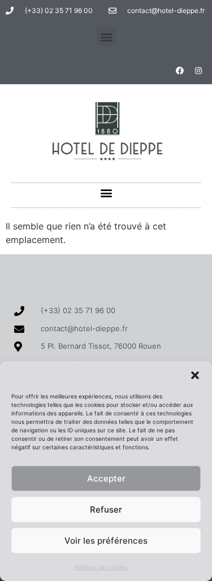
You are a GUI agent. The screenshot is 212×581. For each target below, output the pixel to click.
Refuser (106, 509)
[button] (195, 375)
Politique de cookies (100, 566)
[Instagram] (198, 71)
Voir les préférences (106, 540)
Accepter (106, 478)
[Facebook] (180, 71)
